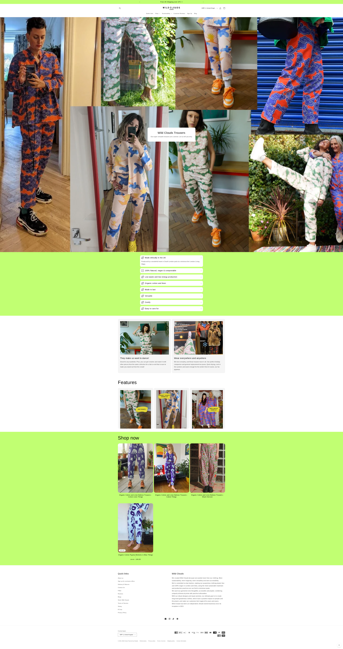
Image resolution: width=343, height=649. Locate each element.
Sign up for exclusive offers (126, 581)
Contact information (181, 641)
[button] (120, 8)
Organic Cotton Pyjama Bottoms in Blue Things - (135, 556)
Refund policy (143, 641)
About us (120, 578)
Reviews (120, 593)
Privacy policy (151, 641)
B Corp (120, 609)
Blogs (119, 597)
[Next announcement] (203, 2)
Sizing (120, 606)
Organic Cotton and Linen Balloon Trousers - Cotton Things (171, 496)
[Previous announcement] (140, 2)
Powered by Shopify (133, 641)
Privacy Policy (122, 612)
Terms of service (161, 641)
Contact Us (121, 587)
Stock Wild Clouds (123, 600)
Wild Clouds (125, 641)
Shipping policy (171, 641)
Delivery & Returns (123, 584)
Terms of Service (123, 603)
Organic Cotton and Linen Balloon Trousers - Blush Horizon (207, 496)
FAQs (119, 590)
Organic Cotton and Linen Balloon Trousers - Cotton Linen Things (135, 496)
